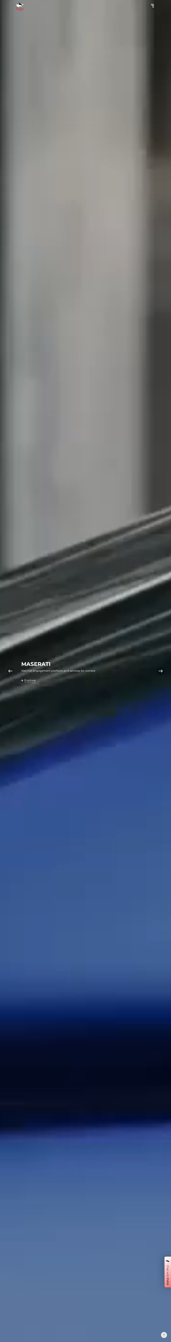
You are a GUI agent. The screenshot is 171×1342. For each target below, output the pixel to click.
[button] (151, 5)
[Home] (19, 5)
